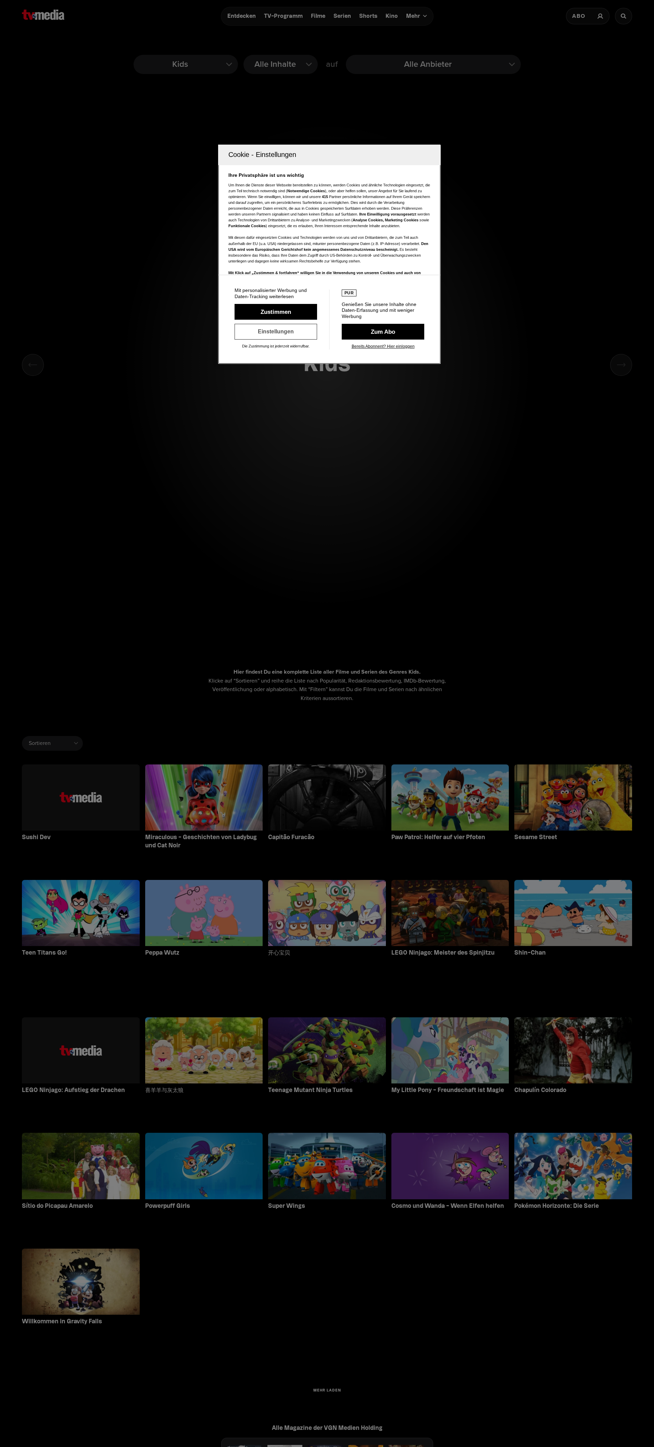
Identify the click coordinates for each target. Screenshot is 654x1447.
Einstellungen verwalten (276, 332)
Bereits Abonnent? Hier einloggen (383, 346)
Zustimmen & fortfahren (276, 312)
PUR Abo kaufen (383, 332)
